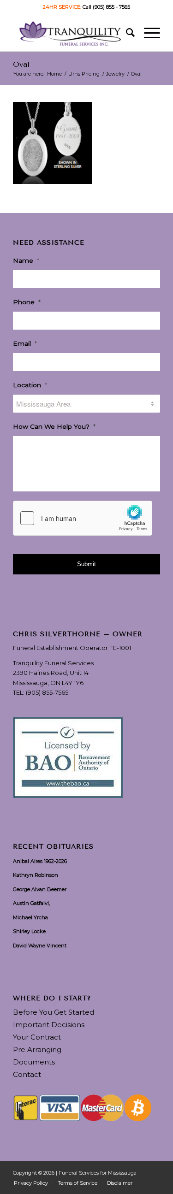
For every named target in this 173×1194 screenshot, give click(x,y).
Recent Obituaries (53, 847)
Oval (21, 64)
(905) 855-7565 (47, 692)
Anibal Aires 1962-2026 (40, 861)
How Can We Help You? (54, 426)
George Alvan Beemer (39, 889)
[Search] (126, 32)
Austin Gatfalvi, (31, 903)
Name (26, 260)
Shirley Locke (29, 931)
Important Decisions (48, 1024)
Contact (27, 1074)
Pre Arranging (37, 1049)
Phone (27, 302)
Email (25, 343)
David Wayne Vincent (39, 945)
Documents (34, 1062)
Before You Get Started (53, 1012)
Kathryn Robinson (35, 875)
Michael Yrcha (30, 917)
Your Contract (37, 1037)
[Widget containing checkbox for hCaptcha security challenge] (82, 518)
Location (30, 385)
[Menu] (147, 32)
